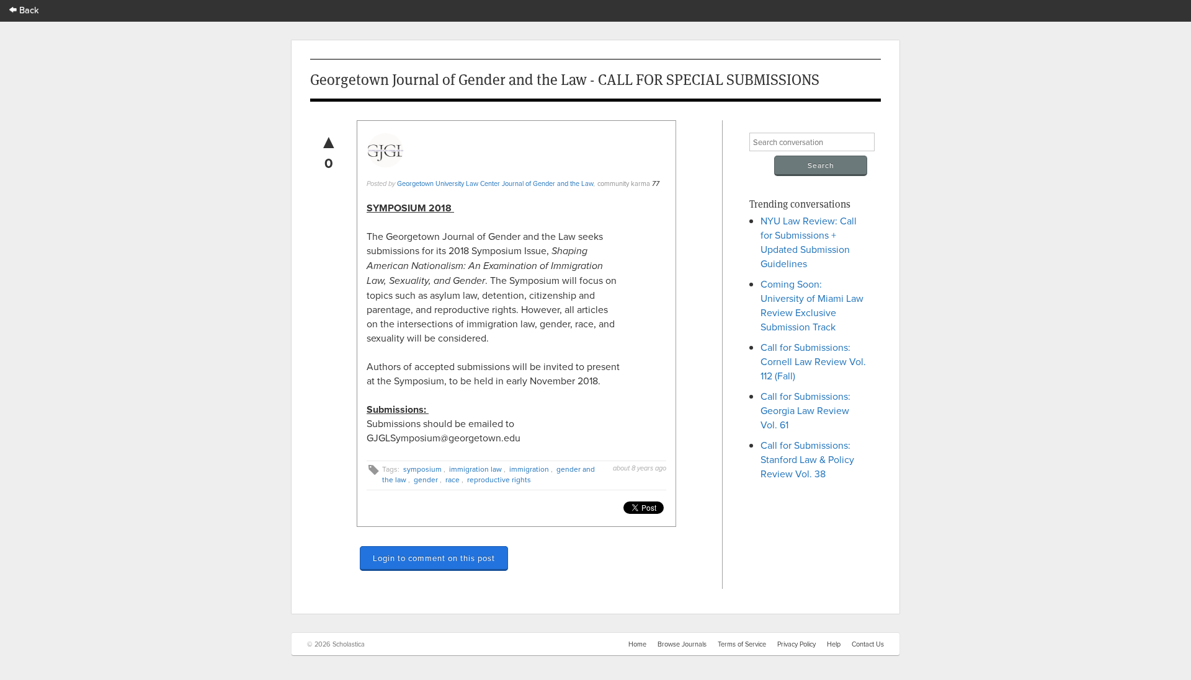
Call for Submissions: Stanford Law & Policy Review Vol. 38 (807, 459)
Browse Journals (682, 644)
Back (28, 9)
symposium (422, 469)
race (452, 479)
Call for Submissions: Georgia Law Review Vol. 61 (805, 410)
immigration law (475, 469)
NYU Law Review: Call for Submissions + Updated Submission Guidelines (809, 242)
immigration (529, 469)
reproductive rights (499, 479)
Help (834, 644)
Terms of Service (742, 644)
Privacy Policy (796, 644)
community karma (623, 183)
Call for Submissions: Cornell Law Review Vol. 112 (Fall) (813, 361)
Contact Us (868, 644)
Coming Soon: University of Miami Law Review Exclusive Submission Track (812, 305)
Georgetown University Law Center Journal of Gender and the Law (495, 183)
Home (637, 644)
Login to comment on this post (434, 557)
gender (426, 479)
